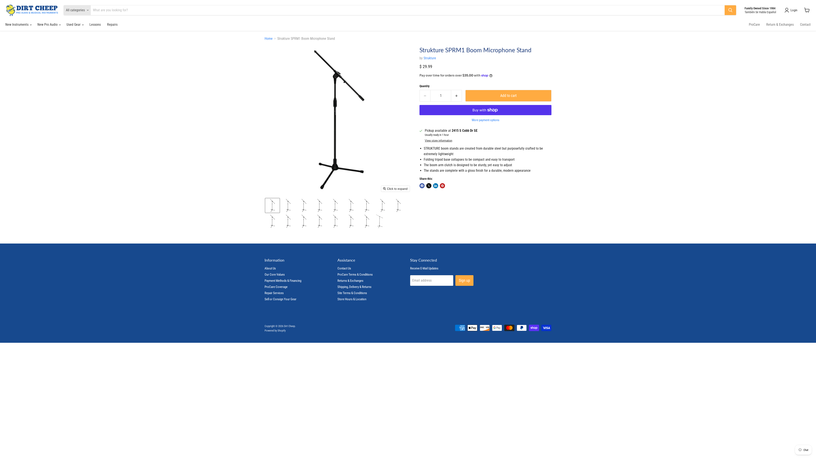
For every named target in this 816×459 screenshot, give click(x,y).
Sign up (464, 280)
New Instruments (17, 25)
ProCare (754, 25)
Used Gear (74, 25)
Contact (805, 25)
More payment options (485, 120)
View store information (438, 140)
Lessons (95, 25)
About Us (270, 268)
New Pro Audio (47, 25)
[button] (792, 10)
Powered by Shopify (275, 330)
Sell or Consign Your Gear (280, 299)
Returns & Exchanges (350, 281)
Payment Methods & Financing (283, 281)
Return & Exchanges (780, 25)
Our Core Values (275, 274)
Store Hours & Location (351, 299)
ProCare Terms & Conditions (355, 274)
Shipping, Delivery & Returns (354, 287)
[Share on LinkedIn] (435, 185)
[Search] (730, 10)
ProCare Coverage (276, 287)
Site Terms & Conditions (352, 293)
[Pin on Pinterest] (442, 185)
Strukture (430, 58)
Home (269, 39)
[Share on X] (428, 185)
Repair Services (274, 293)
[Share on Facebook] (422, 185)
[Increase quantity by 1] (456, 96)
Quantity (424, 86)
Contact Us (344, 268)
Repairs (112, 25)
